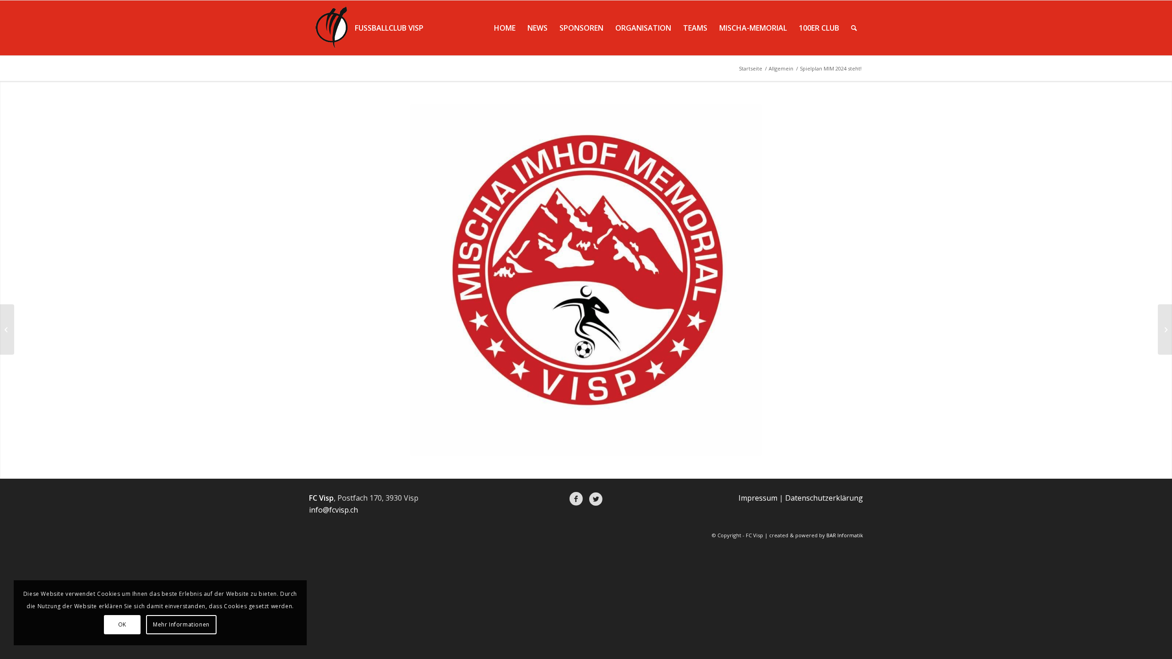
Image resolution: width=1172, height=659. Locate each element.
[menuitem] (504, 27)
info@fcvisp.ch (333, 510)
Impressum (757, 498)
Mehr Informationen (181, 624)
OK (122, 624)
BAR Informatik (844, 535)
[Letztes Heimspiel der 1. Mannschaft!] (1165, 329)
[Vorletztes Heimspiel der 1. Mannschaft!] (7, 329)
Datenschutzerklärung (824, 498)
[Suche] (854, 27)
